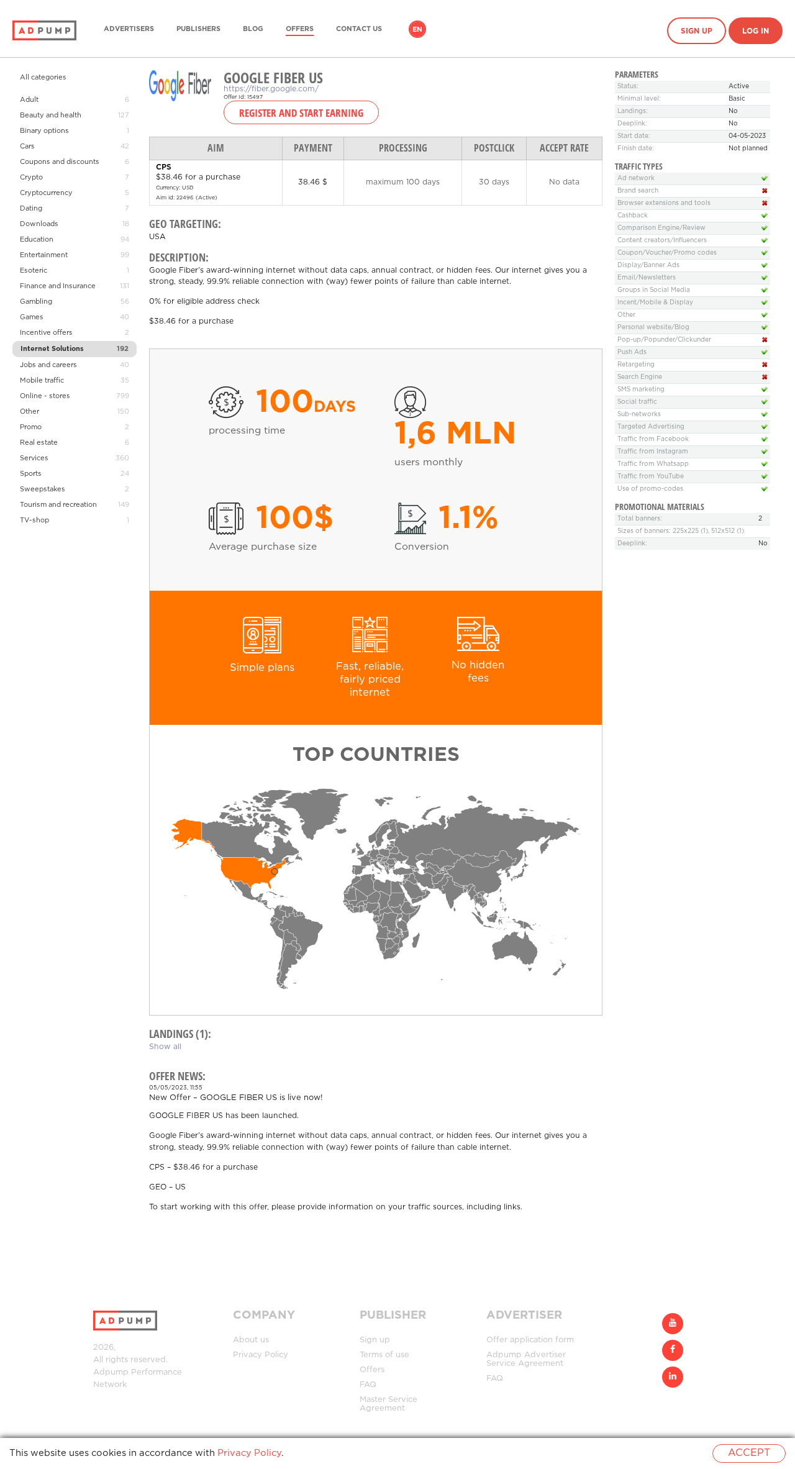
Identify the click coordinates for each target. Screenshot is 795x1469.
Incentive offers (46, 333)
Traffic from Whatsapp (653, 464)
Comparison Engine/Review (661, 228)
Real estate (39, 443)
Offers (300, 29)
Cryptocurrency (46, 193)
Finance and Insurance (58, 286)
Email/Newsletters (646, 278)
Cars (27, 146)
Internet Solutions (52, 349)
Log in (755, 31)
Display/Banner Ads (648, 265)
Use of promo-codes (650, 489)
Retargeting (636, 365)
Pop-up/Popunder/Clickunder (664, 340)
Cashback (632, 216)
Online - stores (45, 396)
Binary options (44, 131)
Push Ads (632, 352)
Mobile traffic (42, 381)
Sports (31, 474)
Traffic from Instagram (652, 452)
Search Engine (639, 377)
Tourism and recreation (58, 505)
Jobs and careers (48, 365)
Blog (253, 29)
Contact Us (359, 29)
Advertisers (129, 29)
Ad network (636, 178)
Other (29, 412)
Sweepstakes (42, 489)
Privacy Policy (260, 1355)
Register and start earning (301, 112)
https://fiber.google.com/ (271, 89)
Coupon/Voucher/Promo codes (667, 253)
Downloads (39, 224)
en (417, 30)
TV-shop (34, 520)
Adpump (111, 1372)
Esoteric (33, 271)
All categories (43, 78)
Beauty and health (50, 115)
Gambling (36, 302)
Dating (31, 209)
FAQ (368, 1384)
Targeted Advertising (650, 427)
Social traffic (637, 402)
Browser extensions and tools (664, 203)
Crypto (31, 178)
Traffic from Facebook (653, 439)
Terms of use (384, 1355)
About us (251, 1340)
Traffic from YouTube (650, 477)
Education (36, 240)
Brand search (637, 191)
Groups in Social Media (653, 290)
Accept (749, 1453)
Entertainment (44, 255)
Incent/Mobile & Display (655, 303)
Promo (31, 427)
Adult (29, 100)
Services (34, 458)
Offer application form (530, 1340)
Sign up (696, 31)
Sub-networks (639, 414)
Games (31, 317)
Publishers (198, 29)
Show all (165, 1047)
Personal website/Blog (653, 327)
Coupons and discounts (59, 162)
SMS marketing (641, 390)
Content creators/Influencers (662, 240)
